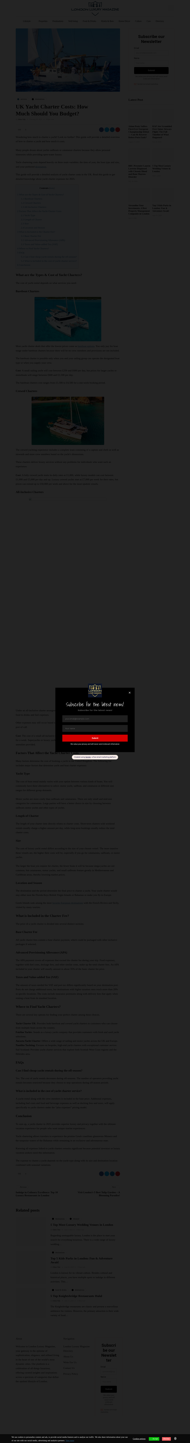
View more (70, 1441)
